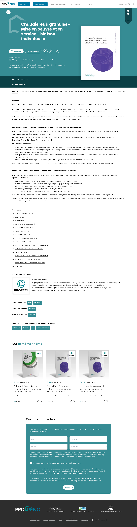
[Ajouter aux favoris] (40, 401)
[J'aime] (51, 51)
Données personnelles (49, 520)
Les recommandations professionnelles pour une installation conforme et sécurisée (56, 91)
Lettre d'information (99, 520)
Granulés (26, 328)
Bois (33, 328)
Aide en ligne (85, 520)
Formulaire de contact (72, 520)
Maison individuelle (43, 328)
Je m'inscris (68, 487)
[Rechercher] (133, 4)
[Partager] (57, 51)
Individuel (32, 308)
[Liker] (45, 51)
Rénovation (37, 302)
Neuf (29, 302)
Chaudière (16, 328)
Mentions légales (35, 520)
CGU (60, 520)
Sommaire (99, 91)
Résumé (15, 91)
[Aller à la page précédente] (8, 12)
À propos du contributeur (117, 91)
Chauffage (32, 314)
